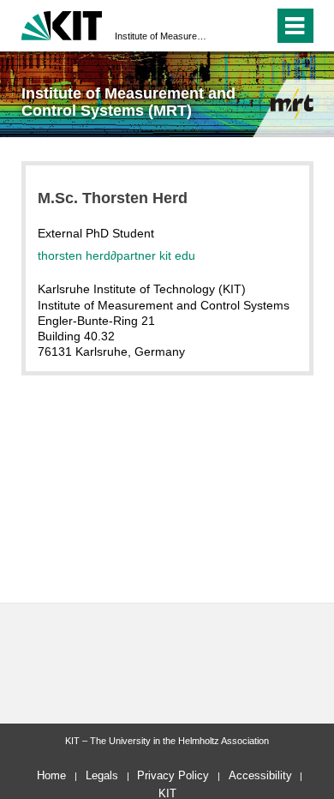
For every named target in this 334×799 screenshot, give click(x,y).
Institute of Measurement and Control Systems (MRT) (162, 36)
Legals (102, 775)
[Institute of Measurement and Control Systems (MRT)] (292, 103)
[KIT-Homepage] (62, 23)
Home (51, 775)
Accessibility (260, 775)
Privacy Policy (173, 775)
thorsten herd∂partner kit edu (116, 255)
